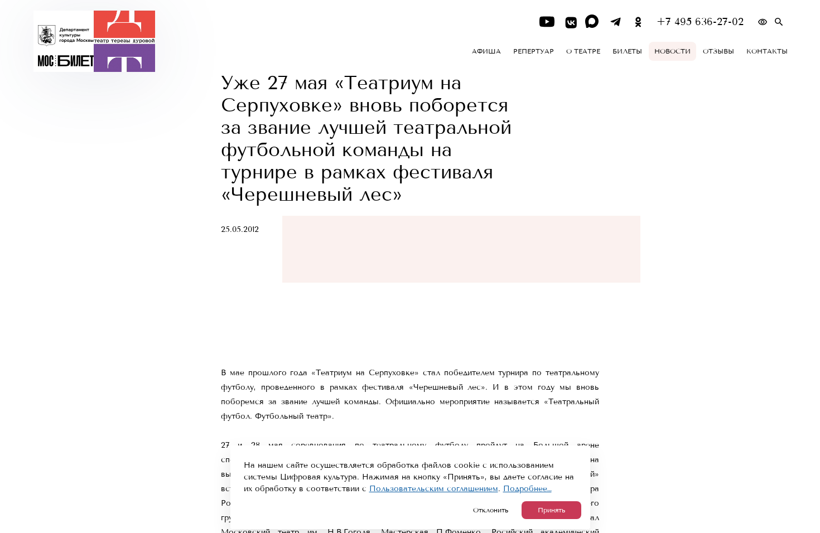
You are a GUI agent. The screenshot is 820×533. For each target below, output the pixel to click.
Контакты (767, 51)
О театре (583, 51)
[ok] (638, 22)
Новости (672, 51)
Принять (551, 510)
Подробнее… (527, 488)
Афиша (486, 51)
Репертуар (533, 51)
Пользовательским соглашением (433, 488)
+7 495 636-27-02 (700, 22)
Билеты (627, 51)
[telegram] (615, 22)
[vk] (569, 22)
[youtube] (546, 22)
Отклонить (490, 510)
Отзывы (718, 51)
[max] (592, 22)
